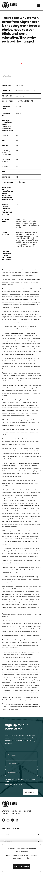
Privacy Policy (18, 784)
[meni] (38, 5)
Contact (7, 834)
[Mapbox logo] (7, 76)
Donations (8, 841)
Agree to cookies (21, 866)
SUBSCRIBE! (30, 792)
